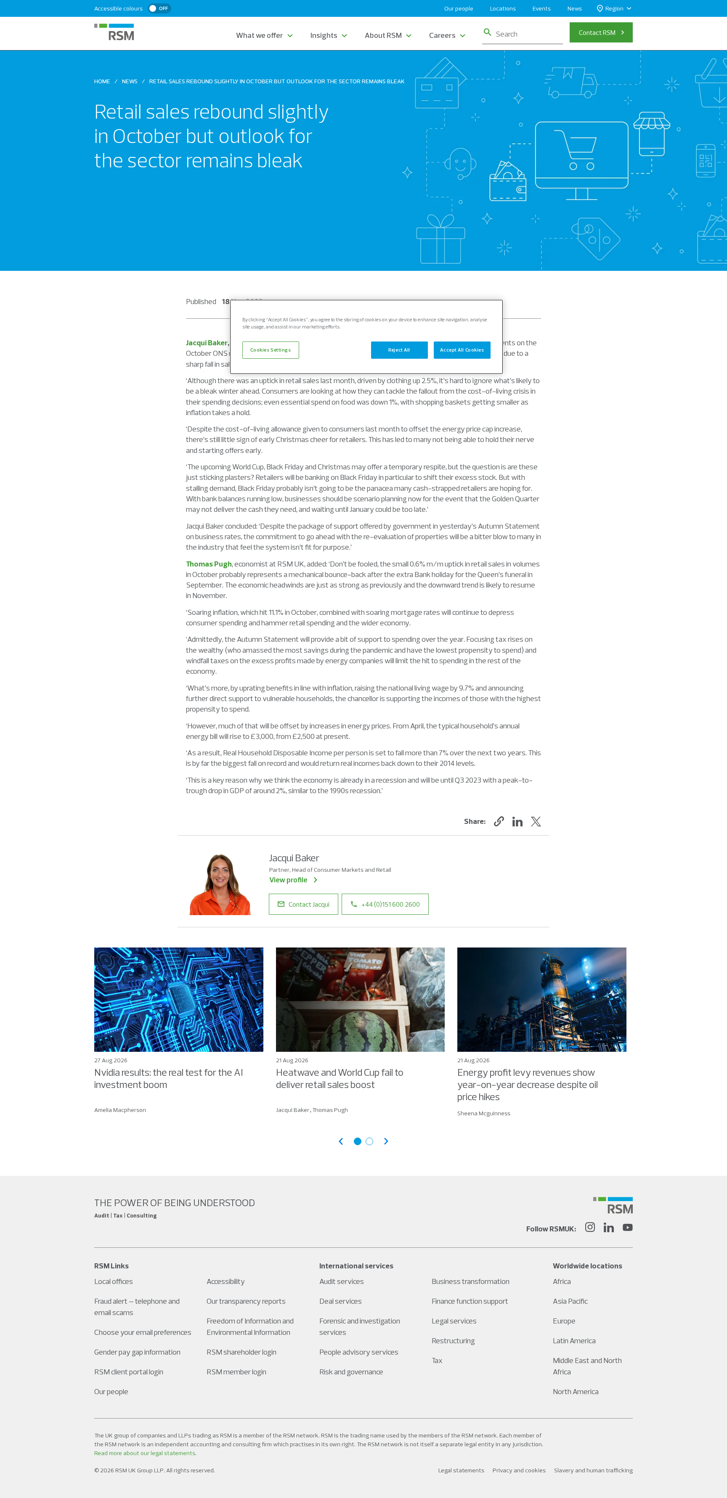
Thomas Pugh (209, 564)
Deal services (340, 1301)
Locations (503, 8)
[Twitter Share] (536, 821)
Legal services (454, 1321)
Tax (437, 1360)
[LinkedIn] (609, 1228)
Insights (323, 35)
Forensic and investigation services (359, 1326)
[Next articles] (386, 1141)
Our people (458, 8)
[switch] (159, 8)
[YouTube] (628, 1228)
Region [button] (614, 8)
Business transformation (470, 1281)
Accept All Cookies (462, 350)
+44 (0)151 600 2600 (390, 904)
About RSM (383, 35)
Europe (564, 1321)
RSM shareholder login (241, 1352)
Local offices (113, 1281)
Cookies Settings (270, 350)
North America (576, 1391)
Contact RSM (597, 32)
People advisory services (358, 1352)
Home (102, 81)
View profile (288, 879)
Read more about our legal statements (144, 1453)
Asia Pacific (570, 1301)
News (575, 8)
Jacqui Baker (207, 342)
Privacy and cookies (519, 1470)
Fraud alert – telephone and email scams (137, 1306)
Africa (562, 1281)
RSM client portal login (128, 1371)
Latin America (574, 1340)
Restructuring (453, 1340)
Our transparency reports (246, 1301)
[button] (499, 821)
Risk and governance (351, 1371)
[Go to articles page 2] (369, 1141)
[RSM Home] (114, 32)
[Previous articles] (340, 1141)
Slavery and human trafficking (593, 1470)
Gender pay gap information (137, 1352)
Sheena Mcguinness (483, 1113)
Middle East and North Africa (587, 1365)
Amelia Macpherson (120, 1110)
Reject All (399, 350)
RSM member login (236, 1371)
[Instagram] (590, 1228)
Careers (442, 35)
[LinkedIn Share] (517, 821)
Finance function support (470, 1301)
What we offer (259, 35)
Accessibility (226, 1281)
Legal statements (461, 1470)
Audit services (341, 1281)
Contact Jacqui (309, 904)
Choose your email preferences (142, 1332)
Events (542, 8)
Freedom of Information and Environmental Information (250, 1326)
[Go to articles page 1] (357, 1141)
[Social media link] (613, 1205)
